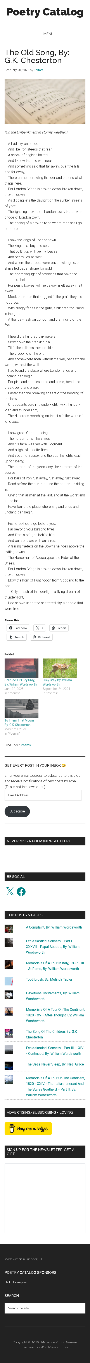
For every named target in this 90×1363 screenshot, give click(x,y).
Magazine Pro (51, 1342)
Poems (26, 745)
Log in (63, 1347)
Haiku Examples (16, 1282)
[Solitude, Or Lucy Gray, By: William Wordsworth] (21, 668)
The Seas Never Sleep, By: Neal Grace (55, 1064)
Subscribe (17, 811)
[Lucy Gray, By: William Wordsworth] (60, 668)
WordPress (48, 1347)
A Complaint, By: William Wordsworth (54, 927)
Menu (48, 34)
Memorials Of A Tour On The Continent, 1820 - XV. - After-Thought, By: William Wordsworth (55, 1015)
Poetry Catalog (45, 12)
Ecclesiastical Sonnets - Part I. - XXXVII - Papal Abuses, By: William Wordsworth (53, 946)
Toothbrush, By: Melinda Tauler (49, 979)
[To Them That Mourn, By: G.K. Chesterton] (21, 708)
